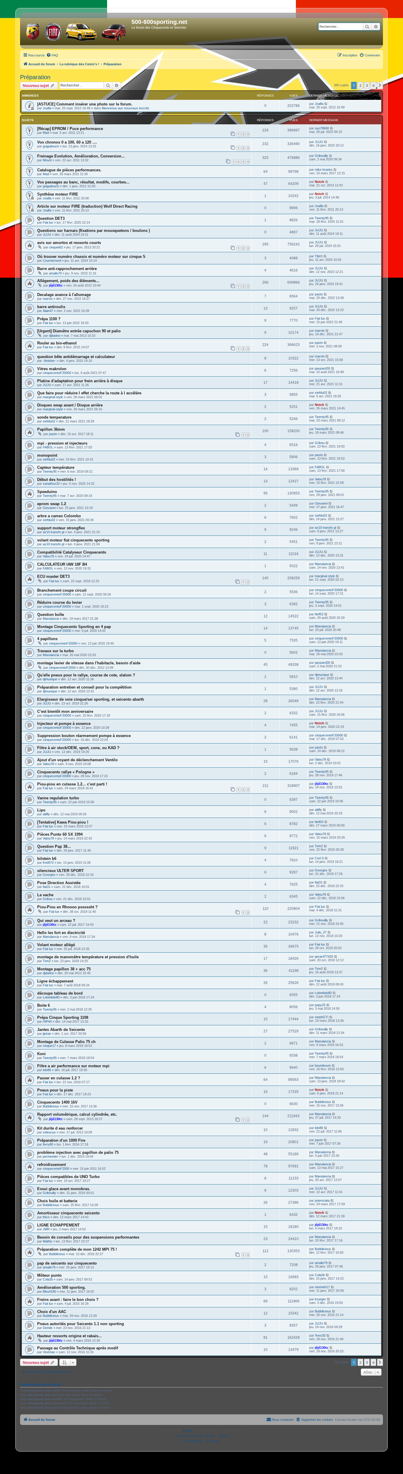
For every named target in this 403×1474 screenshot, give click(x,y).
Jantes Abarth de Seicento (61, 1029)
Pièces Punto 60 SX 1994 (60, 834)
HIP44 (47, 1021)
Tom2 (319, 846)
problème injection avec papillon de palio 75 (78, 1152)
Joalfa (47, 108)
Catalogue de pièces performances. (69, 170)
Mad (46, 132)
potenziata (322, 1200)
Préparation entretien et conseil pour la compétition (84, 687)
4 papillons (47, 639)
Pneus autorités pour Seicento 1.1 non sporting (80, 1324)
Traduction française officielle (195, 1435)
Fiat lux (48, 222)
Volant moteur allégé (56, 945)
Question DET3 (51, 218)
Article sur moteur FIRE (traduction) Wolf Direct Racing (87, 206)
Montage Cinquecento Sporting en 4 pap (74, 626)
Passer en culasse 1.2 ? (58, 1078)
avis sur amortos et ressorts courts (69, 242)
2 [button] (360, 85)
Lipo (41, 810)
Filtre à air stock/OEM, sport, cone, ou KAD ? (78, 748)
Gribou (320, 443)
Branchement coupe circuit (61, 590)
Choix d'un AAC (51, 1311)
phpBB (187, 1430)
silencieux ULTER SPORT (60, 870)
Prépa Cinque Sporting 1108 (62, 1017)
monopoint (47, 455)
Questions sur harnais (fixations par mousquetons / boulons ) (93, 230)
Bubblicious (51, 1106)
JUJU (319, 142)
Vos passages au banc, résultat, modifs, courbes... (83, 182)
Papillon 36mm (51, 429)
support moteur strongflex (61, 528)
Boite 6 (43, 1005)
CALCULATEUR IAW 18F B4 (62, 564)
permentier (50, 1156)
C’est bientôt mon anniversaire (65, 711)
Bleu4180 (49, 1291)
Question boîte (50, 614)
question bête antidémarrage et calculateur (76, 356)
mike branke (323, 169)
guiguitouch (51, 146)
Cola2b (48, 1279)
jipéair (47, 1033)
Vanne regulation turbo (58, 798)
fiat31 (46, 887)
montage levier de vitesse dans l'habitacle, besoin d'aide (88, 663)
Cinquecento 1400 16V (57, 1102)
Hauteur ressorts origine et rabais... (69, 1336)
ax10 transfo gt (53, 532)
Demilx (48, 1328)
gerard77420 (324, 956)
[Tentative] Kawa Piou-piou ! (62, 822)
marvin (48, 298)
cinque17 (49, 1045)
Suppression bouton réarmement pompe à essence (84, 735)
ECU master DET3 (53, 576)
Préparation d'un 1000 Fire (61, 1140)
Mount (47, 160)
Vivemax (49, 1352)
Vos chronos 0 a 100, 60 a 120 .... (67, 142)
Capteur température (55, 467)
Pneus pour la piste (55, 1090)
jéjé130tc (56, 285)
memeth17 (322, 1287)
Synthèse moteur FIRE (57, 194)
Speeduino (47, 491)
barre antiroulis (51, 307)
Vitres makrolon (51, 369)
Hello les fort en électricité (61, 932)
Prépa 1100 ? (48, 319)
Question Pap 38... (54, 846)
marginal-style (53, 397)
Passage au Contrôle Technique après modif (77, 1348)
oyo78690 (322, 128)
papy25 (320, 1005)
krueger (320, 1299)
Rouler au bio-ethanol (57, 343)
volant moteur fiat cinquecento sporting (73, 540)
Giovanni (49, 508)
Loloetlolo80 (51, 997)
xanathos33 (51, 483)
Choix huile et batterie (57, 1201)
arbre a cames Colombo (59, 516)
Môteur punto (49, 1275)
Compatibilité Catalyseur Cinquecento (71, 552)
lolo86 (47, 1070)
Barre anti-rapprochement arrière (67, 268)
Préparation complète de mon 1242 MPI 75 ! (77, 1249)
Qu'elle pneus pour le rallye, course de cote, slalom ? (86, 675)
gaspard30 (322, 368)
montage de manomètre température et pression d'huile (88, 957)
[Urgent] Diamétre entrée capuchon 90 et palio (79, 331)
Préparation (35, 77)
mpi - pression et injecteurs (62, 443)
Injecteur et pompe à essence (64, 723)
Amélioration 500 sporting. (61, 1287)
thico (46, 1217)
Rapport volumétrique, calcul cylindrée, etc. (77, 1114)
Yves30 (320, 1335)
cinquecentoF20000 (57, 373)
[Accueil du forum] (77, 30)
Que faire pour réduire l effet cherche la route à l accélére (89, 393)
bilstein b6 (46, 858)
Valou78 (320, 479)
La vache (45, 895)
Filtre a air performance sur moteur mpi (73, 1066)
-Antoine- (49, 360)
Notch (319, 181)
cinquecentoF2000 (62, 667)
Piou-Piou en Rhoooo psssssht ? (67, 907)
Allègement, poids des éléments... (68, 281)
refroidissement (51, 1164)
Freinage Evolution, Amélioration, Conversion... (81, 156)
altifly (46, 814)
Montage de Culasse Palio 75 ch (66, 1041)
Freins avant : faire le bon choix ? (68, 1299)
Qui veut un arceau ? (56, 920)
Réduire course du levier (59, 602)
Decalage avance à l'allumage (64, 294)
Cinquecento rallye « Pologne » (65, 772)
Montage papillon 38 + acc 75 (64, 969)
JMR (46, 1229)
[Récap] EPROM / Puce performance (70, 128)
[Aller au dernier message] (326, 103)
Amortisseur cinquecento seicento (68, 1213)
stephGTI (321, 1017)
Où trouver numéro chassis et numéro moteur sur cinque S (91, 256)
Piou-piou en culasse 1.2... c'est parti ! (72, 784)
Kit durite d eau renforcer (60, 1128)
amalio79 (55, 273)
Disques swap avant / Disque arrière (70, 405)
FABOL (48, 447)
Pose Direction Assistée (59, 883)
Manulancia (323, 564)
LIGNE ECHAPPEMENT (58, 1225)
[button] (380, 85)
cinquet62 (56, 247)
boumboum (323, 1065)
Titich (318, 256)
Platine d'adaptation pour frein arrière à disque (79, 381)
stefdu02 (321, 392)
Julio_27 (321, 932)
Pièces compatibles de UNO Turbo (68, 1176)
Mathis (47, 1241)
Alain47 (48, 311)
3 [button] (367, 85)
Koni (41, 1054)
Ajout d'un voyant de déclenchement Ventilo (77, 760)
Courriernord (52, 260)
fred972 (48, 862)
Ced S (319, 858)
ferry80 (48, 1144)
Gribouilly (321, 155)
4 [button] (373, 85)
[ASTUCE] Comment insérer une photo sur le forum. (84, 104)
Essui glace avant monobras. (63, 1189)
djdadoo (54, 335)
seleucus (49, 1132)
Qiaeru (223, 1435)
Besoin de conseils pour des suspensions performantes (88, 1237)
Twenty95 (322, 218)
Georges (49, 874)
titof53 (319, 614)
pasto (319, 294)
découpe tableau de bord (60, 993)
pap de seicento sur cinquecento (67, 1263)
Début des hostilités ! (56, 479)
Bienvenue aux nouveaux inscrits (125, 108)
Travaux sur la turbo (55, 651)
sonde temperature (54, 417)
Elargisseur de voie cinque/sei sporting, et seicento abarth (90, 699)
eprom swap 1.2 (51, 504)
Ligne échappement (55, 981)
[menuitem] (52, 55)
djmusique (50, 679)
